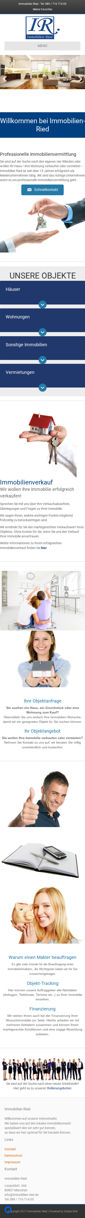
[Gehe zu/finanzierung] (42, 912)
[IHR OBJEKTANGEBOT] (42, 657)
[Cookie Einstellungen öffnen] (8, 1212)
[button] (42, 188)
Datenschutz (13, 1154)
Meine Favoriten (42, 9)
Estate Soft (71, 1210)
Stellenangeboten (59, 1087)
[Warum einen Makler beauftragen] (42, 797)
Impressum (12, 1161)
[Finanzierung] (42, 912)
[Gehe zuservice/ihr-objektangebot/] (42, 657)
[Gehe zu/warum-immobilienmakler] (42, 797)
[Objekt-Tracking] (42, 854)
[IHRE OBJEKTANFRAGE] (42, 599)
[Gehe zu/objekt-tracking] (42, 854)
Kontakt (10, 1148)
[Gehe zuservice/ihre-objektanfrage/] (42, 599)
